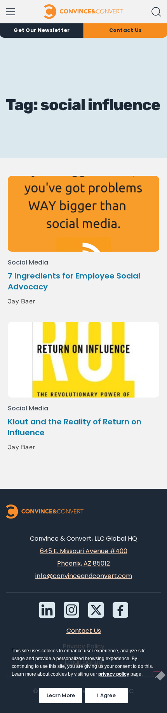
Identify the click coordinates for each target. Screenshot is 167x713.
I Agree (106, 695)
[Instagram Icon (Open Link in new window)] (71, 610)
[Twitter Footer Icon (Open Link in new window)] (96, 610)
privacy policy (113, 674)
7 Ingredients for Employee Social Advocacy (74, 281)
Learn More (64, 693)
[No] (157, 674)
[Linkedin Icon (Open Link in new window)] (47, 610)
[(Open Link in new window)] (120, 610)
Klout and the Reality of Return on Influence (74, 427)
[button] (156, 12)
